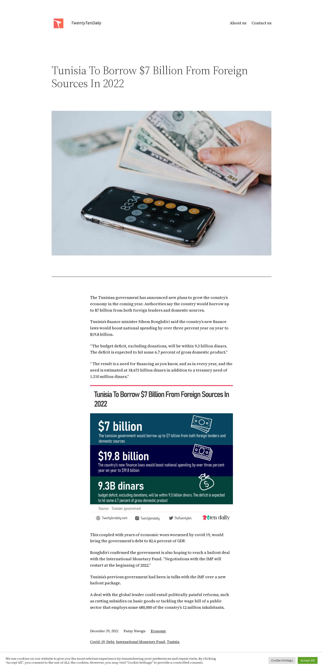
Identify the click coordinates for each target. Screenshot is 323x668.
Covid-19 (97, 641)
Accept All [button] (307, 660)
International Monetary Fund (140, 641)
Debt (110, 641)
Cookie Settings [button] (282, 660)
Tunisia (173, 641)
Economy (158, 630)
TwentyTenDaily (86, 23)
